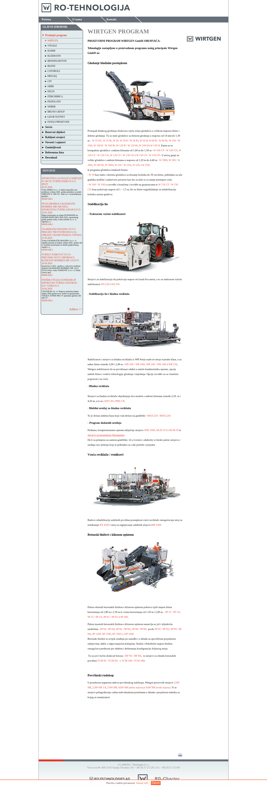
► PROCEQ (51, 76)
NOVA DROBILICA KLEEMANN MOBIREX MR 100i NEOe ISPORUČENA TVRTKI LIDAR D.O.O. (61, 206)
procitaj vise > (47, 198)
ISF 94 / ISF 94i (133, 655)
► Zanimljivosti (51, 147)
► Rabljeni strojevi (53, 137)
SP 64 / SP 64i (107, 629)
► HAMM (50, 50)
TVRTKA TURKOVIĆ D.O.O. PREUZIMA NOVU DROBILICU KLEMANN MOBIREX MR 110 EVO (60, 257)
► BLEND (50, 66)
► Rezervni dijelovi (53, 132)
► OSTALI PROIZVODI (57, 122)
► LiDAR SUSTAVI (55, 116)
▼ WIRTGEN (51, 40)
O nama (77, 19)
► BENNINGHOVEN (56, 61)
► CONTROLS (52, 71)
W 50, (116, 140)
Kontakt (111, 19)
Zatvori (156, 783)
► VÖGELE (51, 45)
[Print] (180, 756)
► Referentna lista (53, 152)
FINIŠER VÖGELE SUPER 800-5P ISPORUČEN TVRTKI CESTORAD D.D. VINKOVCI (59, 283)
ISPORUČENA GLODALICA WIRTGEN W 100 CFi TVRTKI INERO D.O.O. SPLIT (62, 181)
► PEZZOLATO (53, 101)
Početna (46, 19)
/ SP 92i (165, 629)
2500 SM (112, 687)
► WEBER (50, 106)
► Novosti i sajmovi (53, 142)
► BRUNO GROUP (55, 111)
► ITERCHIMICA (54, 96)
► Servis (47, 127)
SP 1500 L (117, 633)
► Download (49, 157)
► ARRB (49, 86)
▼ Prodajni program (54, 35)
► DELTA (50, 91)
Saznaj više (142, 783)
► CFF (48, 81)
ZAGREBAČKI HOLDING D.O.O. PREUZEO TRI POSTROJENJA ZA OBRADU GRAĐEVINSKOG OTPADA (62, 232)
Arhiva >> (75, 309)
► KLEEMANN (53, 56)
